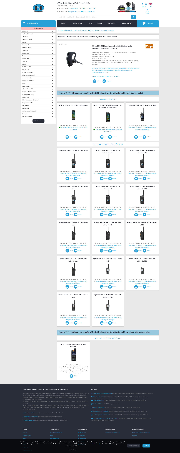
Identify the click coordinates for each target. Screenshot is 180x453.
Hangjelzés (25, 97)
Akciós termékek (38, 28)
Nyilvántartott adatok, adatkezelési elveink (43, 413)
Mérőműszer (25, 53)
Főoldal (63, 23)
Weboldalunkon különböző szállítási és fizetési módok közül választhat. (123, 393)
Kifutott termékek (27, 116)
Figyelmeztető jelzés (28, 94)
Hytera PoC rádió (108, 99)
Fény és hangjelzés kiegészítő (30, 100)
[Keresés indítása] (133, 17)
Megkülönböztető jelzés (29, 91)
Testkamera (25, 56)
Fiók (51, 435)
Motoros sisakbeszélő (28, 75)
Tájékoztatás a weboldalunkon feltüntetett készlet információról (116, 407)
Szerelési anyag (26, 47)
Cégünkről (111, 23)
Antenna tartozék (27, 39)
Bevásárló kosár (54, 438)
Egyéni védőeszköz (27, 72)
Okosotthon (25, 108)
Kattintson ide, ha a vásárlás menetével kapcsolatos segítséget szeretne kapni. (120, 396)
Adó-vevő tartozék (27, 34)
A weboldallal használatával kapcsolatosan (42, 416)
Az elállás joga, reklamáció (106, 404)
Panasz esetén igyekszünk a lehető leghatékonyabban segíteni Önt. (120, 411)
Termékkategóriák (32, 23)
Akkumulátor (26, 86)
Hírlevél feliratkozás (38, 121)
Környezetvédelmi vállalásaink (141, 432)
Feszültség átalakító (28, 80)
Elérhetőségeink (127, 23)
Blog (90, 23)
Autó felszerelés (26, 78)
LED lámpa (25, 105)
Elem (23, 83)
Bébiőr (24, 64)
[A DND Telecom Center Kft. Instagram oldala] (142, 6)
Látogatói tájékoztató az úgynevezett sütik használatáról (45, 420)
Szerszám (25, 50)
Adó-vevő (25, 31)
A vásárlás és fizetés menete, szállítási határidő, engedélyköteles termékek (120, 400)
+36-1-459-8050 (87, 11)
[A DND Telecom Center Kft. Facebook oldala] (142, 4)
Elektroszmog (26, 58)
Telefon (24, 61)
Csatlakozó (25, 45)
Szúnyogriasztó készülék (29, 111)
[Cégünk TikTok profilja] (146, 6)
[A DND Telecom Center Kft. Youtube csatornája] (146, 4)
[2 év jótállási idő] (149, 44)
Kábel (24, 42)
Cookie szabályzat (97, 444)
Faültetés (134, 435)
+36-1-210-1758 (88, 8)
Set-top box (25, 69)
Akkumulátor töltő (27, 89)
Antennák (25, 36)
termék (150, 23)
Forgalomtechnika (27, 102)
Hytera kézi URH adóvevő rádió (108, 144)
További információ (133, 446)
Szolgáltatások (77, 23)
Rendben (146, 446)
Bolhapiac (25, 113)
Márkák (99, 23)
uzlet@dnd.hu (73, 8)
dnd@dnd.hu (72, 11)
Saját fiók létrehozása (56, 432)
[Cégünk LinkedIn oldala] (150, 6)
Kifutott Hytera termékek (108, 338)
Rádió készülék (26, 67)
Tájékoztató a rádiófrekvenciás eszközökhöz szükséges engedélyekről (121, 414)
